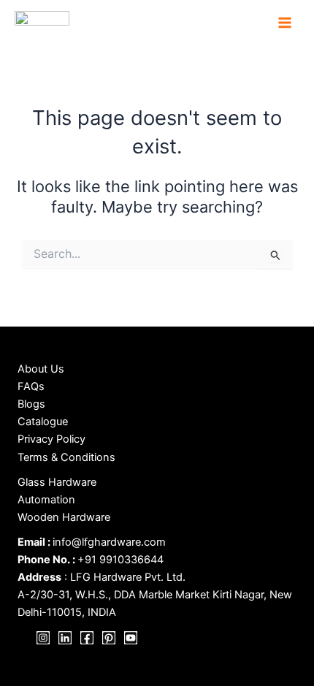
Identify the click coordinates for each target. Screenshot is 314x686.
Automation (46, 499)
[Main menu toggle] (284, 22)
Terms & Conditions (66, 457)
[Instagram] (43, 637)
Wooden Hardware (64, 517)
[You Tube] (130, 637)
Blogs (31, 404)
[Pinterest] (108, 637)
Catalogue (43, 421)
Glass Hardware (57, 482)
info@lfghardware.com (109, 542)
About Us (41, 369)
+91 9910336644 (120, 559)
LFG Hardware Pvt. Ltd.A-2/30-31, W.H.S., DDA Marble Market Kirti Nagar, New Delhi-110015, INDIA (155, 595)
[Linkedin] (65, 637)
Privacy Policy (51, 439)
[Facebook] (86, 637)
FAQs (31, 386)
